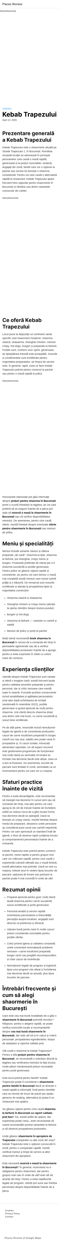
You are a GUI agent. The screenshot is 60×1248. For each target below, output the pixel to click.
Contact (9, 1216)
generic (7, 109)
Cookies (9, 1210)
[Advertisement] (30, 56)
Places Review (12, 4)
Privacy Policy (12, 1213)
